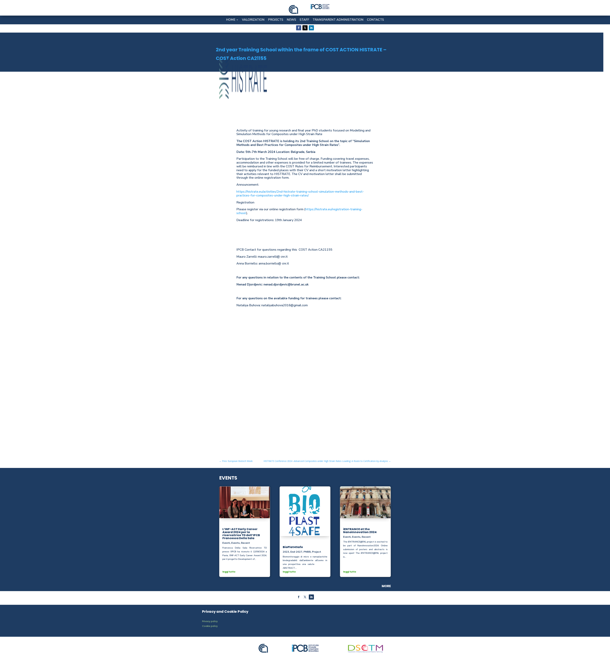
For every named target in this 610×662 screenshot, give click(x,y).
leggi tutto (228, 571)
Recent (245, 543)
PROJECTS (275, 20)
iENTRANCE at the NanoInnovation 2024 (360, 530)
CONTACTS (375, 20)
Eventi (226, 543)
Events (235, 543)
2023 (286, 552)
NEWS (291, 20)
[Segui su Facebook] (298, 27)
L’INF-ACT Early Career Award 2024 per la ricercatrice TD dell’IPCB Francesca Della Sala (241, 533)
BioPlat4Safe (293, 547)
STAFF (304, 20)
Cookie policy (210, 626)
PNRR (307, 552)
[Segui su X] (305, 27)
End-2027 (296, 552)
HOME (230, 20)
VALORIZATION (253, 20)
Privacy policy (210, 621)
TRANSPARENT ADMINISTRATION (338, 20)
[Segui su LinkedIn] (311, 27)
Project (316, 552)
